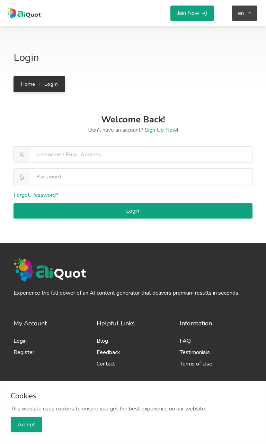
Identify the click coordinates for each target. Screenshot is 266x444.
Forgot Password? (36, 195)
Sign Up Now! (161, 130)
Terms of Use (196, 364)
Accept (26, 424)
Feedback (108, 352)
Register (24, 352)
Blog (102, 341)
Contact (106, 364)
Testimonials (195, 352)
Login (133, 211)
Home (28, 84)
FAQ (185, 341)
